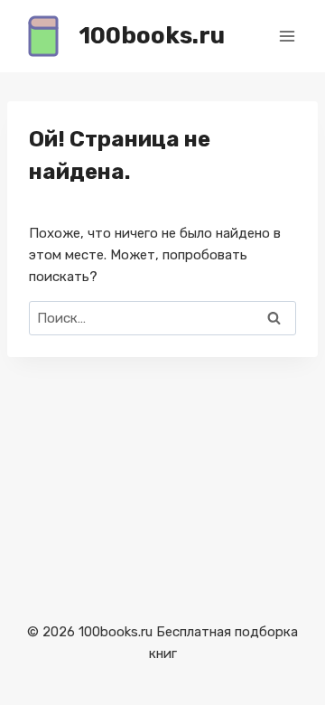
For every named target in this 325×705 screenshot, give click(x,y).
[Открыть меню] (286, 36)
